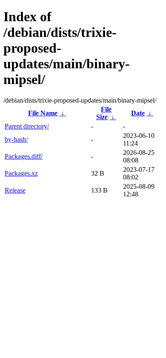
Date (138, 113)
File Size (104, 113)
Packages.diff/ (24, 156)
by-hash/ (16, 139)
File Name (42, 113)
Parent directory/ (27, 126)
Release (15, 190)
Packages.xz (21, 173)
